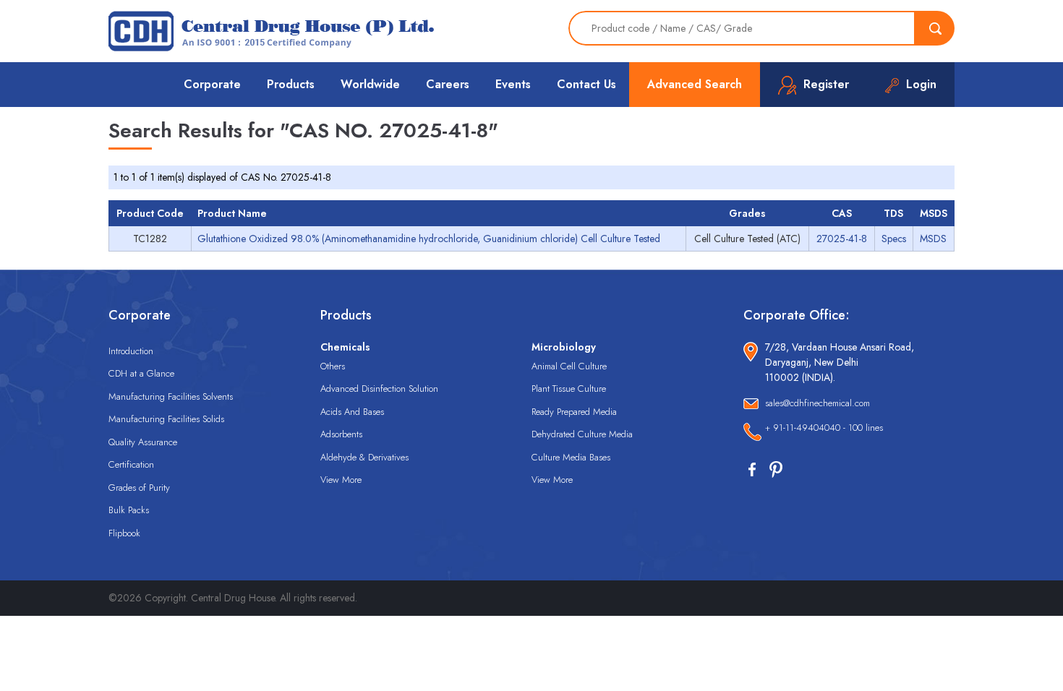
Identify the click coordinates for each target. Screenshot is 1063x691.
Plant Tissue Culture (569, 388)
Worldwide (370, 84)
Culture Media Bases (571, 457)
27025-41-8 (841, 238)
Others (332, 366)
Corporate (212, 84)
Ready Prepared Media (574, 412)
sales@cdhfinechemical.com (817, 403)
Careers (447, 84)
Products (291, 84)
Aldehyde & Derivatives (364, 457)
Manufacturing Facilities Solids (166, 419)
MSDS (933, 238)
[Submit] (935, 28)
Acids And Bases (352, 412)
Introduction (130, 351)
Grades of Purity (139, 487)
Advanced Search (694, 84)
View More (341, 479)
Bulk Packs (128, 510)
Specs (893, 238)
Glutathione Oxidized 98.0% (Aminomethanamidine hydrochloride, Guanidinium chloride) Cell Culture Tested (428, 238)
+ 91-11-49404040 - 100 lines (824, 427)
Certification (131, 464)
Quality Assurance (142, 442)
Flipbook (124, 533)
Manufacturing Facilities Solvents (170, 396)
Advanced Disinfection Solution (379, 388)
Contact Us (586, 84)
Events (513, 84)
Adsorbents (341, 434)
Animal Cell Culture (569, 366)
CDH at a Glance (141, 373)
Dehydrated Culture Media (582, 434)
